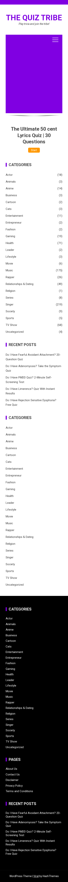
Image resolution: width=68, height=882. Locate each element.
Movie (9, 263)
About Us (11, 769)
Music (9, 270)
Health (10, 243)
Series (9, 297)
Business (11, 195)
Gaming (10, 236)
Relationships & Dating (19, 284)
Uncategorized (15, 331)
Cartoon (11, 202)
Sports (10, 318)
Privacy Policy (14, 785)
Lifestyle (11, 256)
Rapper (10, 277)
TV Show (11, 325)
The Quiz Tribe (34, 17)
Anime (10, 188)
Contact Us (13, 774)
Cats (9, 209)
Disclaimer (12, 780)
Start (34, 150)
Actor (9, 175)
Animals (11, 181)
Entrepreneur (14, 222)
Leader (10, 250)
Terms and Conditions (19, 791)
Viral (36, 876)
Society (10, 311)
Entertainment (14, 215)
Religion (10, 291)
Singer (9, 304)
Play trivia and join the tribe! (34, 23)
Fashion (10, 229)
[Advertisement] (34, 79)
